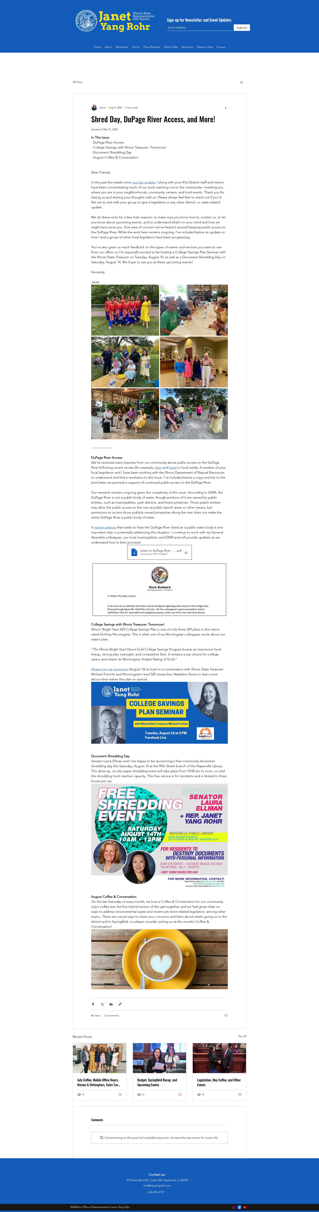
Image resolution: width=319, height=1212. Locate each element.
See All (242, 1036)
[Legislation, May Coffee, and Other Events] (219, 1058)
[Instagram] (234, 1207)
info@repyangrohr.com (157, 1185)
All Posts (78, 82)
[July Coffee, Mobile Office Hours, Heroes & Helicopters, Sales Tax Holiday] (99, 1058)
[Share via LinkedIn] (111, 1004)
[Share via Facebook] (93, 1004)
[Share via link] (120, 1004)
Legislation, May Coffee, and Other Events (219, 1082)
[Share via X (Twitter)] (102, 1004)
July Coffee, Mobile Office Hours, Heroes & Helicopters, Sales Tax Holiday (98, 1082)
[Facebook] (239, 1207)
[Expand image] (125, 310)
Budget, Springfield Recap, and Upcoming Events (157, 1082)
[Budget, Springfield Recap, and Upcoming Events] (159, 1058)
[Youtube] (245, 1207)
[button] (187, 47)
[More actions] (225, 107)
